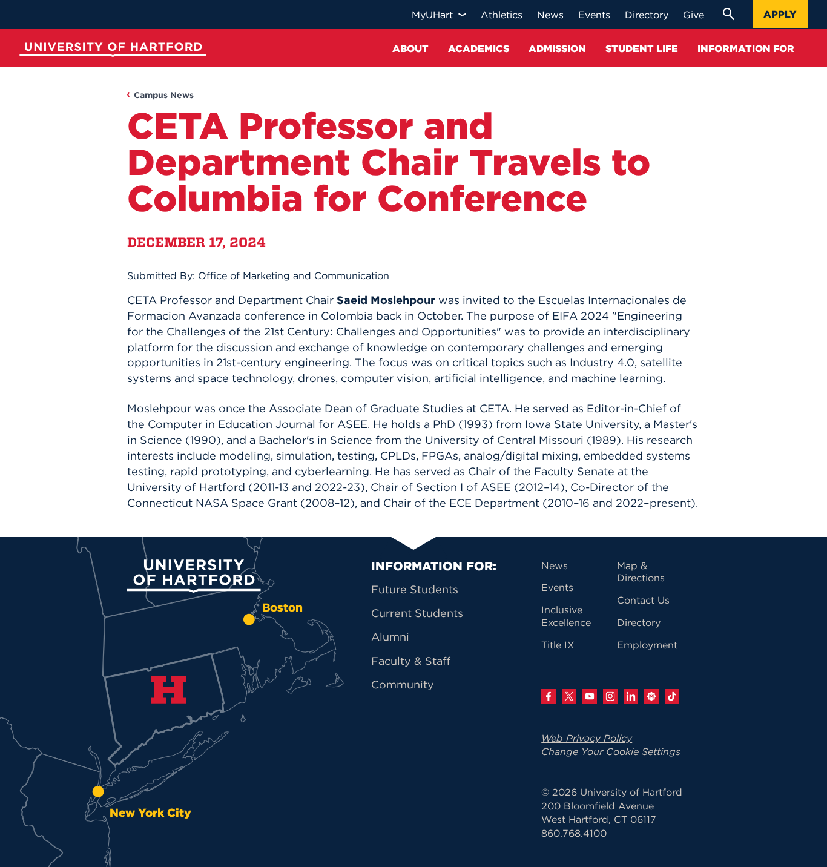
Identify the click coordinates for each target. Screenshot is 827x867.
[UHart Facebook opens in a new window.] (548, 696)
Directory (639, 622)
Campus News (164, 95)
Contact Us (643, 600)
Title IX (558, 645)
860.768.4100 (574, 833)
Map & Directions (641, 571)
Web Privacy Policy (586, 738)
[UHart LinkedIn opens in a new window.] (631, 696)
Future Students (414, 589)
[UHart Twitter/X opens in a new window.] (569, 696)
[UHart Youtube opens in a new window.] (589, 696)
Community (402, 684)
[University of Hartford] (110, 51)
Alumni (390, 637)
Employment (647, 645)
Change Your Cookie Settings (610, 751)
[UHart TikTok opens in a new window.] (672, 696)
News (554, 565)
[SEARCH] (728, 14)
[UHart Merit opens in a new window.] (651, 696)
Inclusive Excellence (566, 616)
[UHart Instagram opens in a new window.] (610, 696)
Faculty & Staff (410, 661)
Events (557, 587)
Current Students (417, 613)
